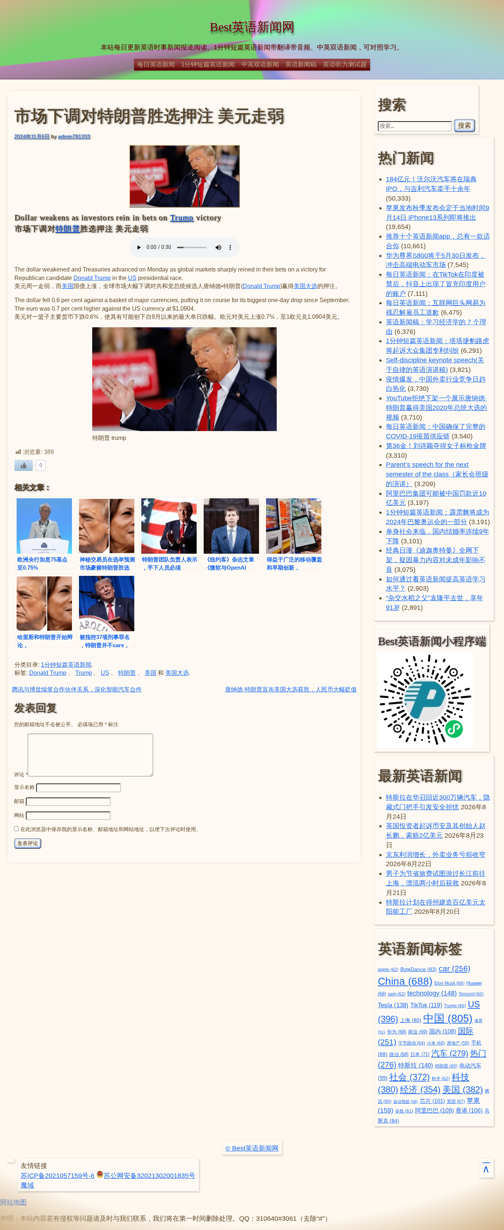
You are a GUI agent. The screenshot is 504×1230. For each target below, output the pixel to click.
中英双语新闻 (260, 64)
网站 (19, 815)
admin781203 (74, 136)
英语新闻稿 (301, 64)
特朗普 (67, 228)
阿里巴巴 (434, 1110)
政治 (398, 1054)
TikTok (426, 1005)
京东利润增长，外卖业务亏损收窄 (436, 854)
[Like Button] (23, 465)
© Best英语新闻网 (252, 1148)
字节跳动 (411, 1043)
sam (396, 994)
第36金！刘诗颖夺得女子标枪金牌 (436, 446)
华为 (396, 1032)
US (132, 278)
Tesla (393, 1005)
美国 (67, 286)
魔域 (27, 1185)
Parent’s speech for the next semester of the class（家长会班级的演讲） (437, 474)
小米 (436, 1043)
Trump (181, 217)
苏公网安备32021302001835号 (149, 1175)
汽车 (449, 1053)
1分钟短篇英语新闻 (208, 64)
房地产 (458, 1043)
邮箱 (19, 801)
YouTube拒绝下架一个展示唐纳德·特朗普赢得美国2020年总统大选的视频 (436, 407)
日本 (419, 1054)
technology (432, 993)
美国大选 (305, 286)
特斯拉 (415, 1065)
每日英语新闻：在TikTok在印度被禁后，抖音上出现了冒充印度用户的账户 (436, 283)
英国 (456, 1101)
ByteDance (418, 969)
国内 (442, 1031)
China (405, 981)
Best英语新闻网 (252, 27)
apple (388, 969)
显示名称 (24, 787)
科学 (441, 1078)
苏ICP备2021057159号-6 (57, 1175)
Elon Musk (449, 983)
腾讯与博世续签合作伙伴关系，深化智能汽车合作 (77, 689)
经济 (420, 1089)
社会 (409, 1077)
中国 (448, 1018)
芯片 (432, 1101)
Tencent (471, 993)
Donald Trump (92, 278)
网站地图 (13, 1202)
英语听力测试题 (345, 64)
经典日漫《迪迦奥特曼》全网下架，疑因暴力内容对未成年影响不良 (436, 559)
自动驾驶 (405, 1101)
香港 (469, 1110)
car (454, 968)
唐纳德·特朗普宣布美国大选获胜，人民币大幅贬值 (291, 689)
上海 (410, 1020)
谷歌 (404, 1110)
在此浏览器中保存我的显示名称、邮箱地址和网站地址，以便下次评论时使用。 (110, 829)
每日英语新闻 (156, 64)
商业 (417, 1032)
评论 (21, 775)
